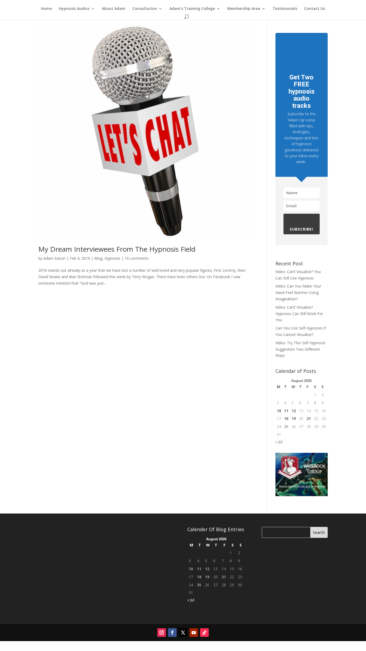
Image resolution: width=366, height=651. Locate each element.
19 (294, 418)
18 (286, 418)
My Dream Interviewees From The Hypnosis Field (116, 249)
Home (46, 9)
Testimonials (284, 9)
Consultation (144, 9)
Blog (98, 258)
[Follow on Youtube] (193, 632)
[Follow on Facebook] (172, 632)
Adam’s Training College (192, 9)
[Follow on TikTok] (204, 632)
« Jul (278, 441)
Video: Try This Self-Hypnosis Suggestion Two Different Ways (300, 349)
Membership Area (243, 9)
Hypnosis (112, 258)
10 (279, 410)
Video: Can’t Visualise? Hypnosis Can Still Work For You (299, 314)
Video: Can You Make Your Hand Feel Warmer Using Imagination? (298, 292)
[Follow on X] (183, 632)
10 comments (137, 258)
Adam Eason (54, 258)
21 (309, 418)
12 (294, 410)
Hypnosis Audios (74, 9)
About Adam (113, 9)
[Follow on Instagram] (161, 632)
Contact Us (314, 9)
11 (286, 410)
